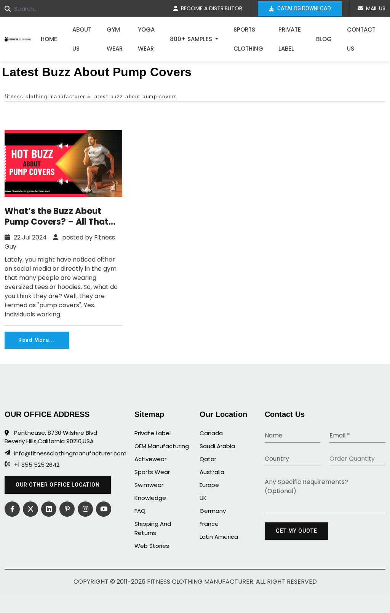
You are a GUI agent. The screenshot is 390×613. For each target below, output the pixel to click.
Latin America (219, 537)
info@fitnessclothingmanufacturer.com (63, 453)
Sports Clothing (248, 39)
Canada (211, 433)
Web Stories (151, 546)
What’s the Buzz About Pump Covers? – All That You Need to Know (57, 216)
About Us (81, 39)
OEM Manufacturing (161, 446)
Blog (324, 39)
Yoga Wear (146, 39)
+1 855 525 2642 (36, 465)
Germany (213, 511)
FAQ (139, 511)
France (209, 524)
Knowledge (150, 498)
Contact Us (361, 39)
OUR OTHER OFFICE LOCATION (58, 485)
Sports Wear (152, 472)
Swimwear (148, 485)
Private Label (289, 39)
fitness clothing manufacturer (45, 96)
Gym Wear (115, 39)
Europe (209, 485)
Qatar (208, 459)
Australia (212, 472)
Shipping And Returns (152, 528)
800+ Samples (192, 39)
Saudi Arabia (217, 446)
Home (49, 39)
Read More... (36, 340)
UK (203, 498)
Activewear (150, 459)
